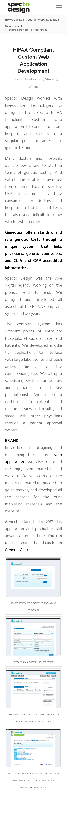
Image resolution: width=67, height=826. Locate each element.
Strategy (51, 79)
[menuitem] (57, 7)
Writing (34, 86)
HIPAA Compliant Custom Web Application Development (33, 60)
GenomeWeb (16, 550)
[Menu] (57, 7)
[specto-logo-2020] (28, 7)
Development (33, 79)
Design (17, 79)
